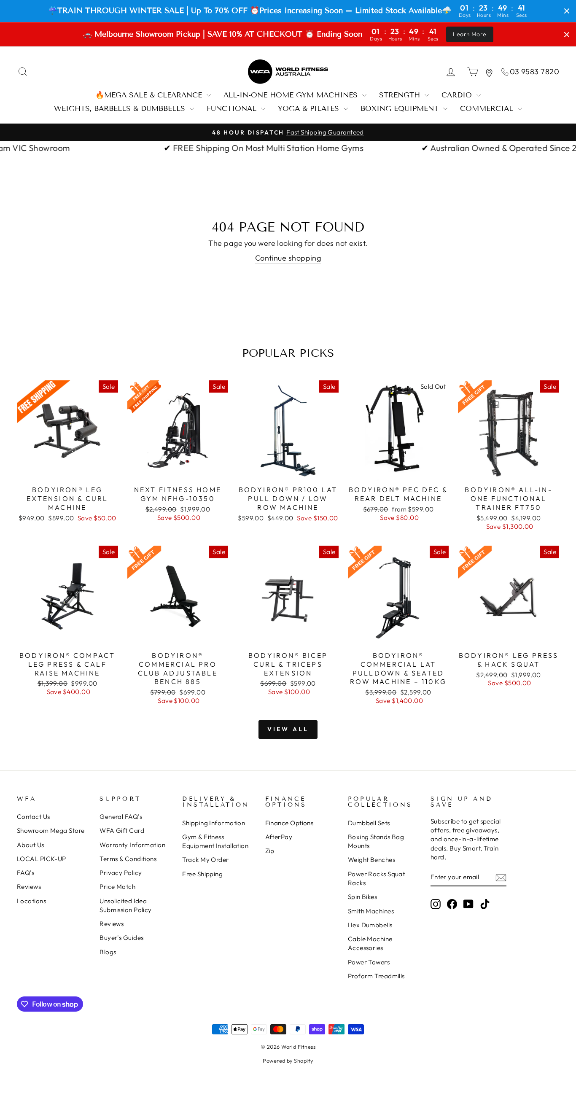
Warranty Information (132, 845)
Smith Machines (371, 911)
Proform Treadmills (376, 976)
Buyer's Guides (121, 938)
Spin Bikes (362, 897)
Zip (270, 851)
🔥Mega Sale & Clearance (150, 95)
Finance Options (289, 823)
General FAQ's (121, 817)
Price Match (117, 887)
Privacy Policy (121, 873)
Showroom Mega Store (51, 830)
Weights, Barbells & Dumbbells (121, 108)
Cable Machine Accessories (370, 943)
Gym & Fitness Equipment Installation (215, 841)
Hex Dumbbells (370, 925)
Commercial (488, 108)
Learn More (470, 34)
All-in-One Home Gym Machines (291, 95)
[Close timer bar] (567, 11)
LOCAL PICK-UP (41, 859)
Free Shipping (202, 874)
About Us (30, 845)
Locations (31, 901)
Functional (233, 108)
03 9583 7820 (534, 71)
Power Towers (369, 962)
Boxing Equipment (401, 108)
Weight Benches (371, 860)
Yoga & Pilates (310, 108)
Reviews (29, 887)
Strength (401, 95)
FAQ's (25, 873)
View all (288, 729)
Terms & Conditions (128, 859)
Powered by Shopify (288, 1060)
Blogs (108, 952)
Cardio (457, 95)
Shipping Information (213, 823)
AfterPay (279, 837)
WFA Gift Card (122, 830)
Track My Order (205, 860)
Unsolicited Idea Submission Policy (126, 905)
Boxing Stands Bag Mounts (376, 841)
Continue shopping (288, 258)
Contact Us (33, 817)
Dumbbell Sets (369, 823)
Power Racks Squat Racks (376, 878)
